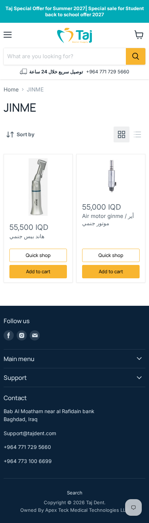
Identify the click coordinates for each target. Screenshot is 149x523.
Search (74, 493)
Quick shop (38, 255)
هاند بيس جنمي (26, 236)
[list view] (137, 134)
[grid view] (121, 134)
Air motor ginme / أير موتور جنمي (108, 220)
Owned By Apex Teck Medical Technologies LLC (74, 510)
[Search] (135, 56)
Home (11, 89)
